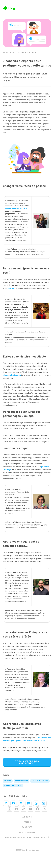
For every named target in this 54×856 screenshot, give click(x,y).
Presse (27, 822)
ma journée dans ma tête (16, 208)
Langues (7, 781)
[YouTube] (30, 808)
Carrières (27, 827)
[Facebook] (13, 803)
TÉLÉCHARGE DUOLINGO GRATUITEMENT (27, 762)
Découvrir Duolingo (40, 781)
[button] (49, 8)
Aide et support (27, 832)
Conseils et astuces (13, 785)
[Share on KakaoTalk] (28, 803)
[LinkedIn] (6, 803)
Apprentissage (21, 781)
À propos (27, 817)
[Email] (44, 803)
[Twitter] (21, 803)
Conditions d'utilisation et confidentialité (27, 837)
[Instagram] (9, 808)
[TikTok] (23, 808)
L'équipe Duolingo (27, 53)
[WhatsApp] (36, 803)
